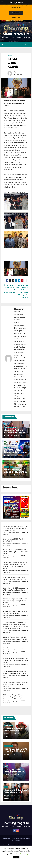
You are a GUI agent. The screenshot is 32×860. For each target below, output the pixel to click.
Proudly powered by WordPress (10, 838)
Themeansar (17, 840)
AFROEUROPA (8, 427)
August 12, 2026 (11, 774)
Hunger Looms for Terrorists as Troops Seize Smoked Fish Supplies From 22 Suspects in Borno (15, 528)
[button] (22, 45)
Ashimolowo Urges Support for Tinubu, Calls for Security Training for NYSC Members (15, 601)
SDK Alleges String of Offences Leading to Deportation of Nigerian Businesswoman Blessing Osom (14, 697)
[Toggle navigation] (29, 44)
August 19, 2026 (11, 733)
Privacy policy (16, 18)
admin (18, 72)
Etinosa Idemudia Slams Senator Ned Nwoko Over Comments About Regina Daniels (15, 660)
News (11, 467)
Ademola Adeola (20, 475)
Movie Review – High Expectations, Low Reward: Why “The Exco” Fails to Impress (15, 552)
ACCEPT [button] (16, 857)
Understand (16, 12)
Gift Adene (19, 435)
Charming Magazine (16, 33)
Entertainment (8, 725)
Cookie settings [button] (24, 854)
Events (10, 55)
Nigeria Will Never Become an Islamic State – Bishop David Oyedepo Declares (15, 684)
